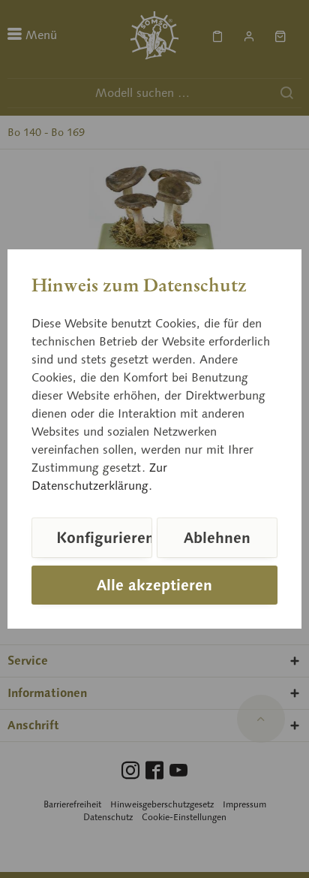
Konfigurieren (104, 538)
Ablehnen (217, 538)
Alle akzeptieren (154, 585)
